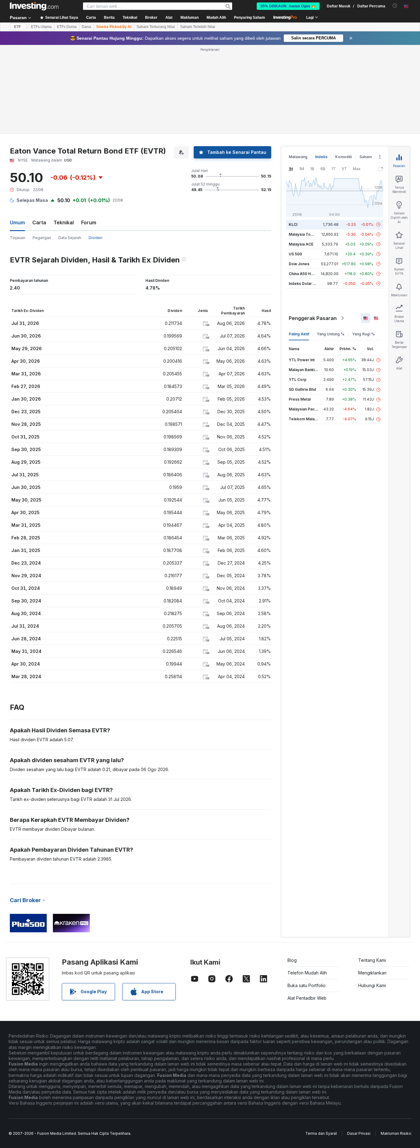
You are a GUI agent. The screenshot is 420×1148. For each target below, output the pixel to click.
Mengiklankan (372, 972)
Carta (39, 222)
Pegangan (42, 237)
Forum (88, 222)
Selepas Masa (32, 200)
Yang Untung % (330, 334)
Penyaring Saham (249, 17)
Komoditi (343, 156)
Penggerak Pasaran (313, 318)
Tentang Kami (372, 960)
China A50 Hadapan (306, 273)
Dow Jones (299, 264)
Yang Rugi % (363, 334)
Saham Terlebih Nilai (197, 27)
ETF (17, 27)
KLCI (293, 224)
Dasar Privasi (358, 1133)
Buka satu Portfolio (306, 985)
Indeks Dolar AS (303, 283)
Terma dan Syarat (321, 1133)
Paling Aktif (299, 334)
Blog (292, 960)
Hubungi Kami (372, 985)
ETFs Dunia (67, 27)
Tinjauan (17, 237)
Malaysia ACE (301, 244)
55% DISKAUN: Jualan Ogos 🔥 (288, 6)
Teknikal (63, 222)
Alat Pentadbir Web (307, 998)
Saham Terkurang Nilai (156, 27)
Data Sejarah (69, 237)
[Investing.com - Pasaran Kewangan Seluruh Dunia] (34, 6)
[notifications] (394, 6)
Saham (365, 156)
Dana (86, 27)
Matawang (298, 156)
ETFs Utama (41, 27)
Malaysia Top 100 (304, 234)
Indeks (321, 156)
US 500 (295, 254)
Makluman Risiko (396, 1133)
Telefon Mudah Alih (307, 972)
